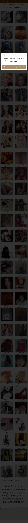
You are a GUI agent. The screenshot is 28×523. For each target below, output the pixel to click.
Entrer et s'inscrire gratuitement (14, 67)
